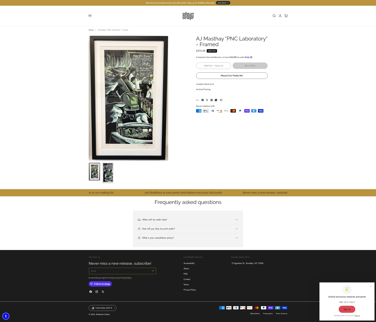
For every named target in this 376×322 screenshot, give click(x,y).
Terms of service (281, 313)
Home (91, 30)
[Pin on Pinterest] (211, 100)
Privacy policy (268, 313)
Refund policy (255, 313)
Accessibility (189, 263)
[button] (90, 15)
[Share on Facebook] (202, 100)
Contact (187, 279)
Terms (186, 284)
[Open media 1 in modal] (163, 41)
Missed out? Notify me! (232, 75)
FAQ (185, 273)
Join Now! (222, 3)
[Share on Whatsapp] (216, 100)
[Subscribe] (152, 271)
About (186, 268)
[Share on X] (207, 100)
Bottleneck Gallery (103, 314)
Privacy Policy (126, 278)
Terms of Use (115, 278)
